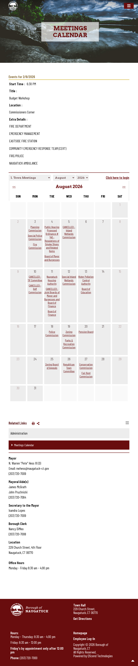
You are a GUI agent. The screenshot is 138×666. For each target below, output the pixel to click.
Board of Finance (52, 312)
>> (124, 186)
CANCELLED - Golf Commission (35, 289)
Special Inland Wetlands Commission (69, 280)
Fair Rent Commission (86, 374)
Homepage (80, 633)
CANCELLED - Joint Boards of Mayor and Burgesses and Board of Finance (52, 297)
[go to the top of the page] (133, 661)
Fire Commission (35, 246)
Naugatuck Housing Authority (52, 280)
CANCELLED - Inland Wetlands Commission (69, 232)
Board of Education (86, 290)
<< (14, 186)
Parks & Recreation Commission (69, 344)
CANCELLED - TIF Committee (35, 278)
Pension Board (86, 331)
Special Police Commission (35, 237)
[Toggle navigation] (129, 6)
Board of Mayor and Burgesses (52, 257)
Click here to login (117, 177)
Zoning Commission (69, 333)
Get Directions (82, 618)
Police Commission (51, 333)
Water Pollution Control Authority (86, 280)
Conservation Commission (86, 366)
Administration (18, 433)
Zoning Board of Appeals (52, 366)
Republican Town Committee (69, 368)
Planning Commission (35, 228)
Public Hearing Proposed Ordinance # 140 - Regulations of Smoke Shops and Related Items (52, 239)
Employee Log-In (84, 639)
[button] (32, 423)
